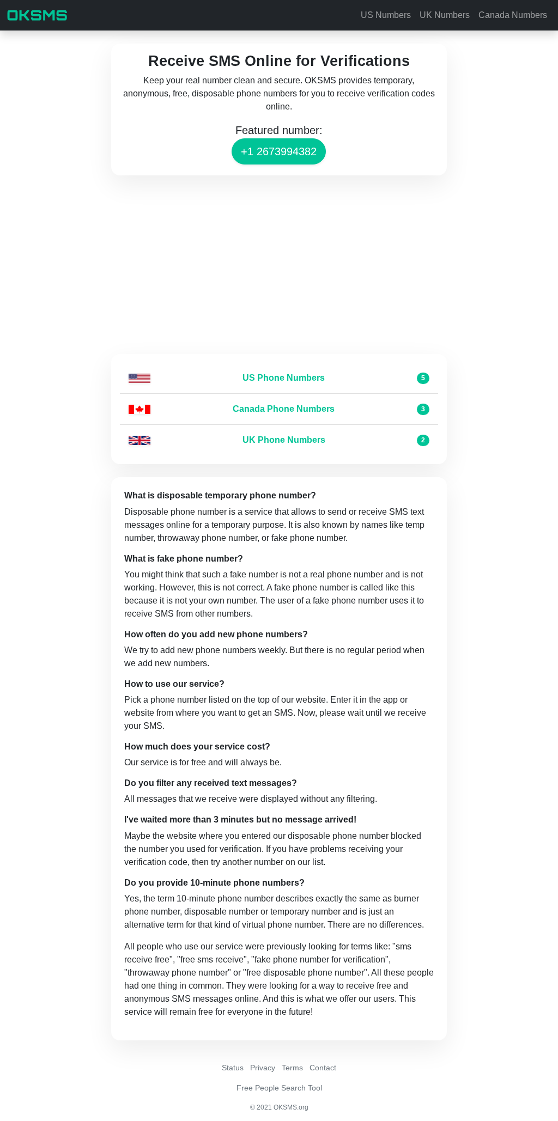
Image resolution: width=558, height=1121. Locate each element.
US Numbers (386, 15)
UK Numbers (445, 15)
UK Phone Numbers (283, 439)
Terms (292, 1067)
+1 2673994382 (279, 151)
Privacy (262, 1067)
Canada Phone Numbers (284, 408)
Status (233, 1067)
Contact (323, 1067)
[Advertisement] (279, 264)
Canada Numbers (512, 15)
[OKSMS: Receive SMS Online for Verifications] (37, 15)
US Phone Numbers (283, 377)
